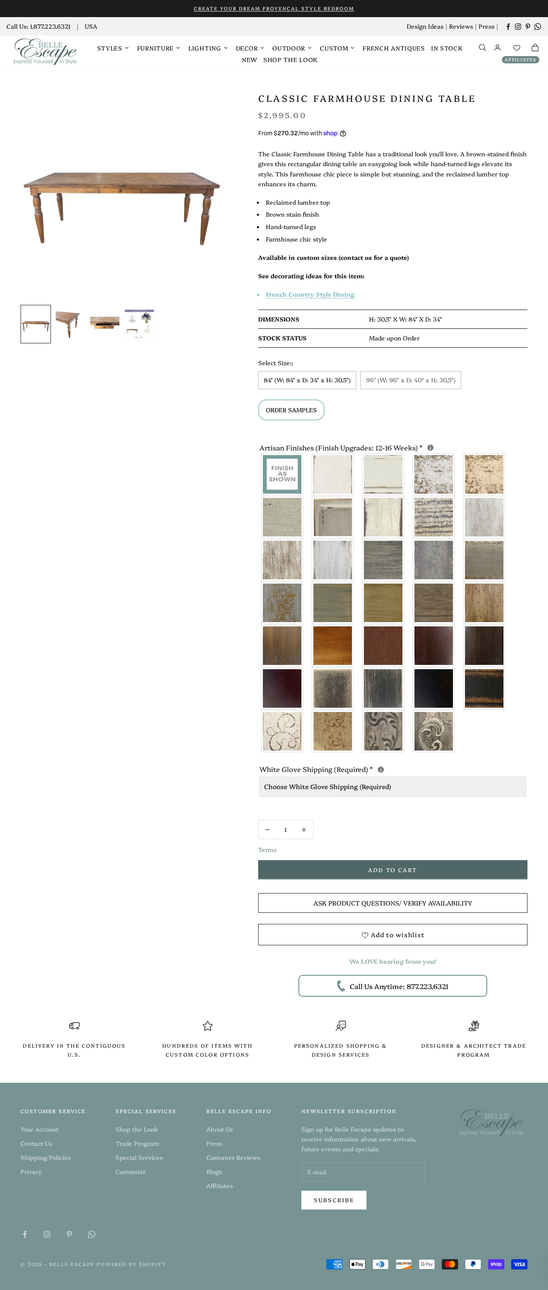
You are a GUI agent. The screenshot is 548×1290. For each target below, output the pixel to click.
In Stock (447, 48)
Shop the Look (290, 60)
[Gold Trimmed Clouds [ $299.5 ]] (333, 517)
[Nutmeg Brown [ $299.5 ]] (383, 645)
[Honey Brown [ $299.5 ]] (333, 645)
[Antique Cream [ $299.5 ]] (485, 474)
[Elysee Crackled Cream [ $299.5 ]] (282, 517)
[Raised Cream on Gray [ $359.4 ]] (434, 731)
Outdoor (288, 48)
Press (486, 26)
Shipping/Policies (46, 1157)
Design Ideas (425, 26)
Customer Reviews (233, 1157)
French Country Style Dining (310, 294)
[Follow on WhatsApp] (538, 26)
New (249, 60)
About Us (219, 1129)
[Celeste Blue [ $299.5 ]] (282, 603)
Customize (131, 1171)
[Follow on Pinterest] (528, 26)
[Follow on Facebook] (508, 26)
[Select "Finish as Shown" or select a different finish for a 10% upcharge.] (430, 447)
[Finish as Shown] (282, 474)
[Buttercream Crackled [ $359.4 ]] (333, 731)
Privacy (31, 1171)
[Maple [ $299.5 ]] (434, 645)
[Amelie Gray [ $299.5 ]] (383, 560)
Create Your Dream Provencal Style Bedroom (274, 8)
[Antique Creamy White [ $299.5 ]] (434, 474)
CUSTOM (334, 48)
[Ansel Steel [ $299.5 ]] (383, 688)
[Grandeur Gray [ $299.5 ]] (485, 560)
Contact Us (36, 1143)
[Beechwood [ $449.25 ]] (434, 517)
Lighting (204, 48)
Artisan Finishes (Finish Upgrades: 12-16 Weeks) (392, 447)
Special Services (139, 1157)
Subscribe (334, 1200)
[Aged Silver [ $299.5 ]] (434, 560)
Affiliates (520, 60)
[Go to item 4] (139, 324)
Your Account (40, 1129)
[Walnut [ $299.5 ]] (485, 645)
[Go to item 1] (36, 324)
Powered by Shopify (132, 1264)
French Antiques (394, 48)
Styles (109, 48)
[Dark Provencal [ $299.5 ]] (282, 560)
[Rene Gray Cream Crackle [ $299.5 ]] (333, 688)
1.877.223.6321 (50, 26)
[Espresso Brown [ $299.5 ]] (282, 688)
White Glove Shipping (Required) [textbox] (392, 768)
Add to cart (392, 869)
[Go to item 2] (70, 324)
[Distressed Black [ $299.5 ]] (485, 688)
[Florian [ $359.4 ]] (282, 731)
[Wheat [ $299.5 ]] (383, 603)
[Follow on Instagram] (518, 26)
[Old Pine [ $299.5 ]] (485, 603)
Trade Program (137, 1143)
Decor (247, 48)
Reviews (461, 26)
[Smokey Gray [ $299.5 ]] (333, 560)
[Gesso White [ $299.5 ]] (333, 474)
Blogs (214, 1171)
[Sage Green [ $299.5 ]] (333, 603)
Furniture (155, 48)
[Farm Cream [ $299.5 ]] (383, 517)
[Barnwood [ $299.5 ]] (434, 603)
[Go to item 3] (105, 324)
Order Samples (291, 409)
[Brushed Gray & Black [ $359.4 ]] (383, 731)
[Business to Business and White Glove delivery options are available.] (381, 769)
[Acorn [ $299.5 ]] (282, 645)
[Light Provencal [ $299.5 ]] (485, 517)
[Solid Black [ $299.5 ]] (434, 688)
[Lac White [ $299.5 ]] (383, 474)
